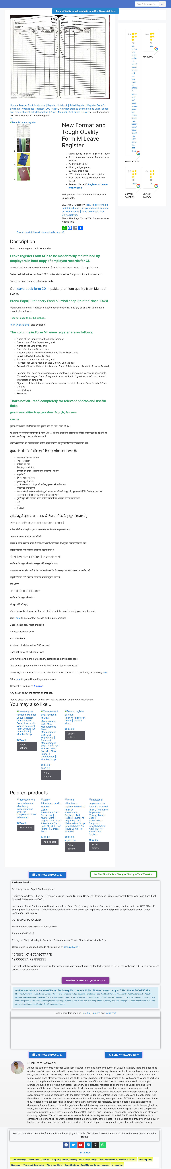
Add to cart (26, 827)
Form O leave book (20, 324)
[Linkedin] (88, 1145)
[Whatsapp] (103, 1145)
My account (117, 1165)
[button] (11, 119)
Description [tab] (23, 232)
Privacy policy (145, 1160)
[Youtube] (80, 1145)
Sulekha (96, 1013)
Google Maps (71, 947)
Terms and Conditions (34, 1165)
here (18, 618)
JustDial (86, 1013)
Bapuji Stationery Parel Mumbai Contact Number (87, 1165)
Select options (23, 746)
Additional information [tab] (41, 232)
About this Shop (54, 1165)
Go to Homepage (18, 1160)
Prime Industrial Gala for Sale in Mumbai (118, 1160)
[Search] (162, 4)
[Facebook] (66, 1145)
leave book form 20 (31, 289)
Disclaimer (15, 1165)
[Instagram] (95, 1145)
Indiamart (111, 1013)
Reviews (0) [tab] (59, 232)
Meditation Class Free (39, 1160)
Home (13, 105)
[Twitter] (73, 1145)
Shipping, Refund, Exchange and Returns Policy (74, 1160)
